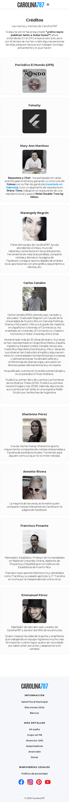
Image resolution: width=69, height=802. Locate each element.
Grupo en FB (34, 735)
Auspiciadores (34, 746)
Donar (34, 757)
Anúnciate (34, 751)
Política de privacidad (34, 773)
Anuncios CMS (34, 740)
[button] (48, 4)
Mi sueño (34, 729)
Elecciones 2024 (34, 707)
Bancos (34, 713)
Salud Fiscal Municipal (34, 701)
